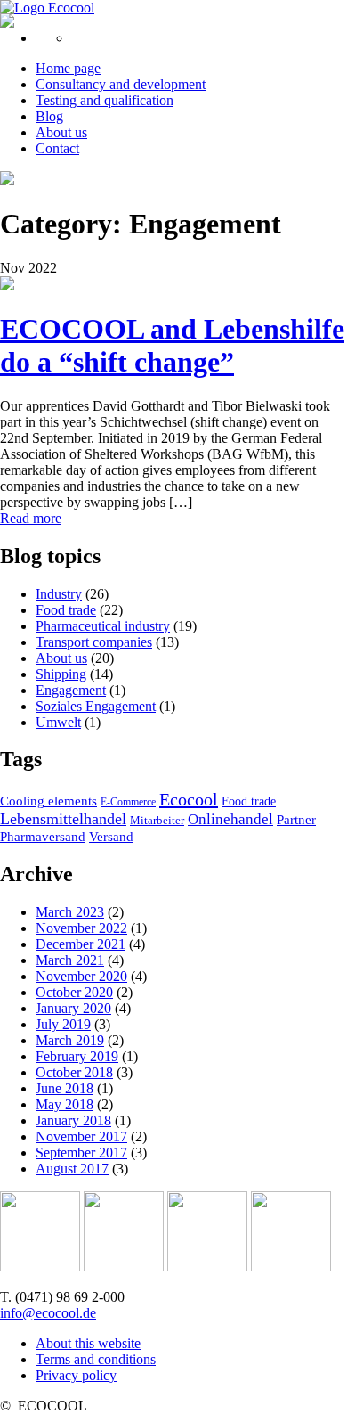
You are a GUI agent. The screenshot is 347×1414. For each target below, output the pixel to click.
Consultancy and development (121, 84)
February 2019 (77, 1056)
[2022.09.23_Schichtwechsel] (7, 285)
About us (61, 132)
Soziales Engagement (96, 706)
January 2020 (73, 1008)
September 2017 (81, 1152)
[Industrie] (291, 1266)
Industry (59, 593)
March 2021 (70, 960)
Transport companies (94, 642)
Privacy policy (76, 1375)
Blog (49, 116)
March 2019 (70, 1040)
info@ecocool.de (48, 1312)
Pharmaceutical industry (103, 625)
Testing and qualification (105, 100)
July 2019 (63, 1024)
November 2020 (81, 976)
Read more (30, 518)
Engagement (71, 690)
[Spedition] (207, 1266)
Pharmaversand (42, 837)
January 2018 (73, 1120)
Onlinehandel (230, 819)
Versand (111, 837)
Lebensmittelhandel (63, 819)
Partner (296, 820)
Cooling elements (48, 801)
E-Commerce (128, 802)
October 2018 (74, 1072)
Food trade (66, 609)
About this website (88, 1343)
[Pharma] (40, 1266)
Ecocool (188, 799)
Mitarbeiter (157, 820)
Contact (57, 148)
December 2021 (80, 944)
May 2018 (64, 1104)
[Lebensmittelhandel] (124, 1266)
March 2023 (70, 912)
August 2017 (72, 1168)
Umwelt (58, 722)
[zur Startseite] (47, 7)
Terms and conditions (96, 1359)
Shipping (61, 674)
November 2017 (81, 1136)
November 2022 (81, 928)
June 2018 (64, 1088)
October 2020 (74, 992)
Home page (68, 68)
